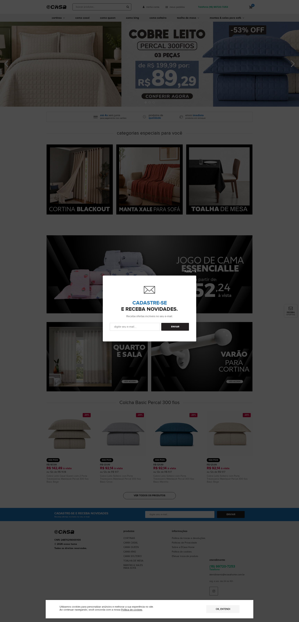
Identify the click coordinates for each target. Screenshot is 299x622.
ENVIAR (175, 327)
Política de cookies (131, 609)
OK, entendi (223, 609)
